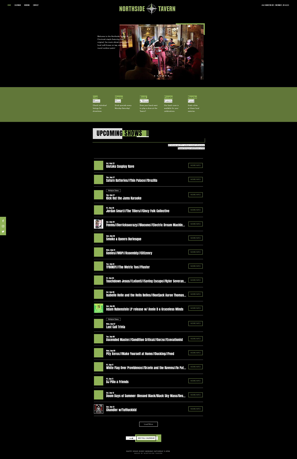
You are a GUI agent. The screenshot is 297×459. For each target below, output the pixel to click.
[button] (120, 166)
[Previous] (123, 52)
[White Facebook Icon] (3, 220)
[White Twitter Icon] (3, 231)
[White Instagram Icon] (3, 226)
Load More (148, 424)
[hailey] (160, 76)
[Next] (200, 52)
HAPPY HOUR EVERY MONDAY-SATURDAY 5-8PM (148, 451)
